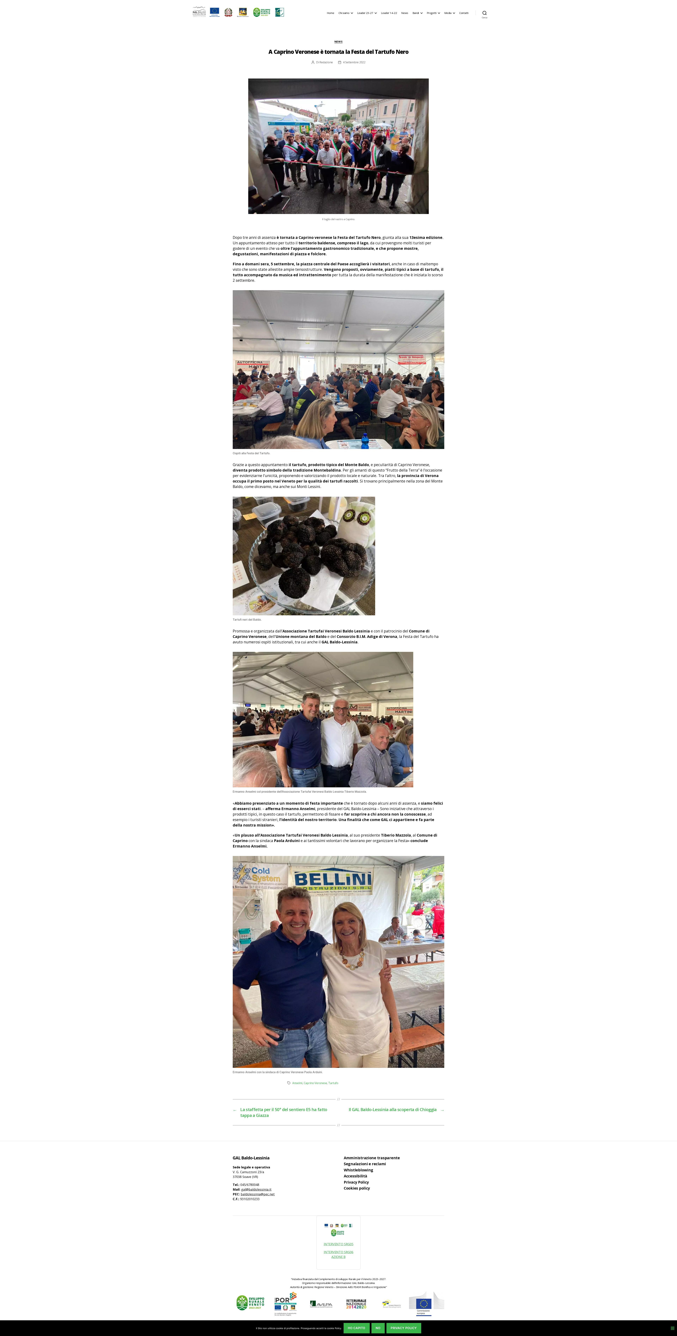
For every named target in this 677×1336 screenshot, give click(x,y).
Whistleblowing (358, 1170)
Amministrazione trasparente (372, 1157)
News (404, 12)
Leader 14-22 (389, 12)
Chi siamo (343, 12)
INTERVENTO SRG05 (338, 1244)
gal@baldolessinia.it (256, 1189)
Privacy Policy (356, 1182)
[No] (672, 1328)
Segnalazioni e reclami (365, 1163)
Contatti (463, 12)
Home (330, 12)
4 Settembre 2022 (354, 62)
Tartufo (333, 1083)
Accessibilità (355, 1176)
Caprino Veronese (315, 1083)
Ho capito (356, 1328)
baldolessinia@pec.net (258, 1194)
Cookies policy (357, 1188)
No (378, 1328)
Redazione (326, 62)
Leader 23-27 (365, 12)
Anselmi (297, 1083)
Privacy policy (404, 1328)
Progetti (432, 12)
